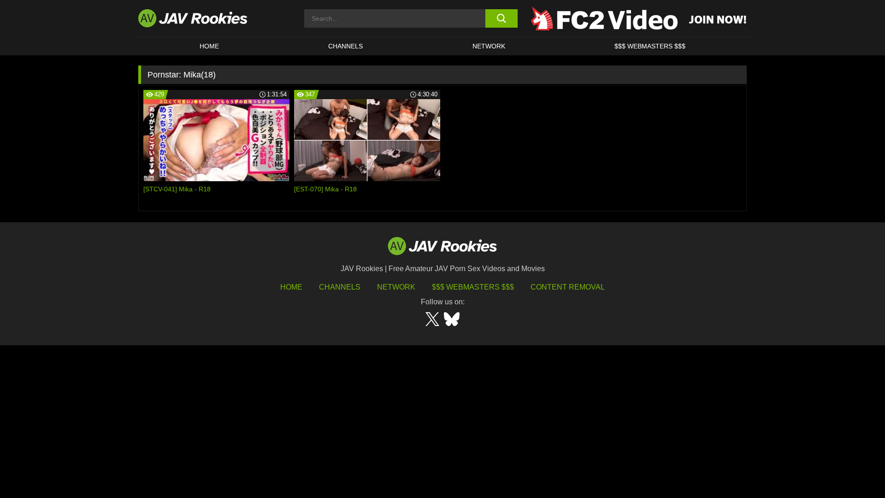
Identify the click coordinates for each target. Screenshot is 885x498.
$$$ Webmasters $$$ (473, 287)
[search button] (501, 18)
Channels (345, 46)
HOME (209, 46)
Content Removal (568, 287)
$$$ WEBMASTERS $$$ (649, 46)
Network (488, 46)
